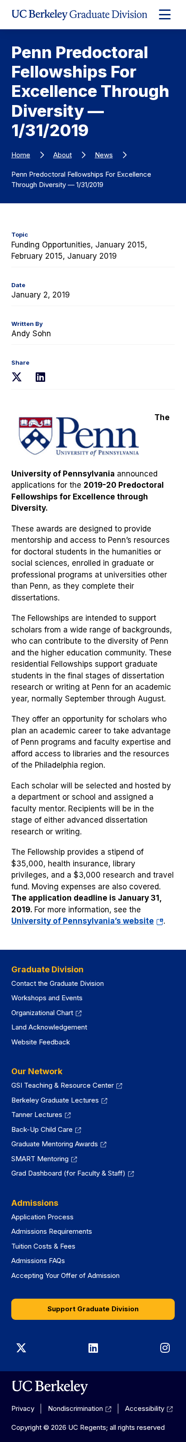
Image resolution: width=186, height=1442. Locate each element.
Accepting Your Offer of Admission (65, 1275)
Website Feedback (40, 1042)
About (62, 155)
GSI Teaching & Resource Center (62, 1085)
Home (20, 155)
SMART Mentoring (40, 1158)
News (104, 155)
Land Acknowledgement (49, 1027)
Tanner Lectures (36, 1114)
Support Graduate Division (93, 1309)
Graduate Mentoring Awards (54, 1144)
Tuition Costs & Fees (43, 1246)
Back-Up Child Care (42, 1129)
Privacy (22, 1408)
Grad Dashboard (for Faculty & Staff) (68, 1173)
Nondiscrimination (75, 1408)
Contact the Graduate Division (57, 983)
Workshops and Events (47, 997)
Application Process (42, 1217)
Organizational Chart (42, 1012)
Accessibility (144, 1408)
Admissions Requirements (51, 1231)
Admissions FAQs (38, 1260)
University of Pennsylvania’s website (87, 920)
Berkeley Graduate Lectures (55, 1100)
